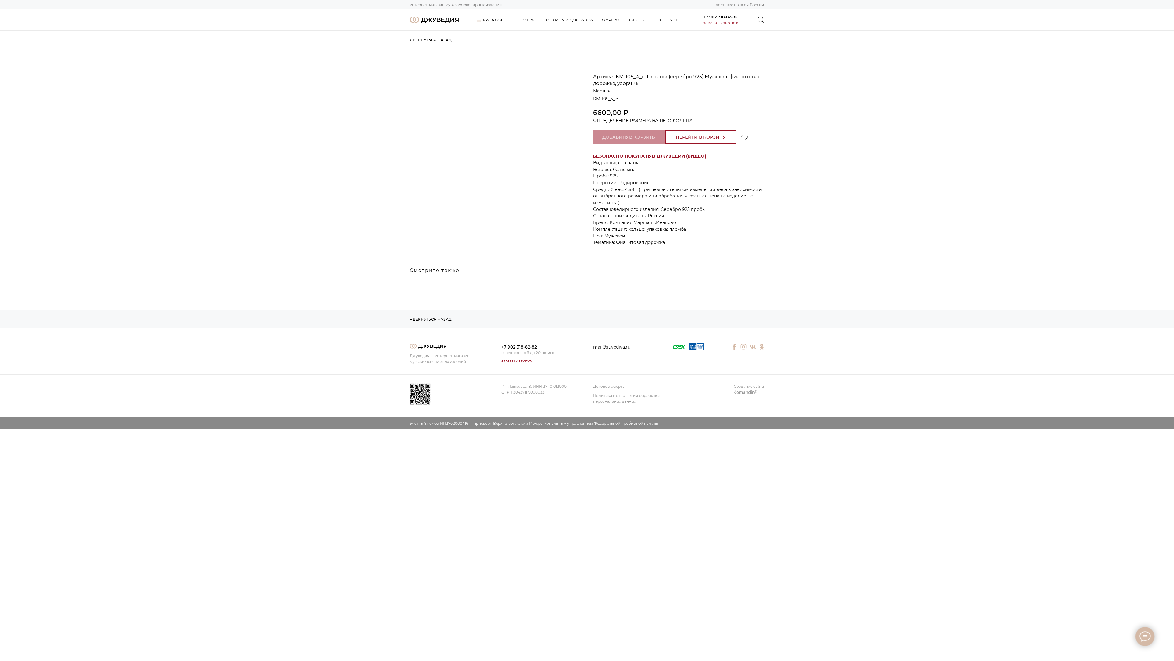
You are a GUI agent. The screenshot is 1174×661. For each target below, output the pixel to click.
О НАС (529, 19)
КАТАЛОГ (493, 19)
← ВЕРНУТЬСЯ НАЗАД (431, 40)
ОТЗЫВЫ (638, 19)
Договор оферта (609, 386)
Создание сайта (749, 386)
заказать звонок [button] (720, 23)
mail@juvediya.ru (611, 347)
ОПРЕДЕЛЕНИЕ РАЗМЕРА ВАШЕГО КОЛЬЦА (642, 120)
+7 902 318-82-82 (720, 16)
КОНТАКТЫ (669, 19)
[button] (649, 156)
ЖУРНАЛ (611, 19)
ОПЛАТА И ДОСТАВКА (569, 19)
